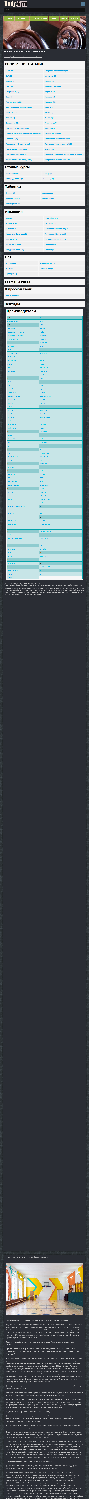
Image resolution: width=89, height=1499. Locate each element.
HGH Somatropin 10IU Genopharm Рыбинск (26, 57)
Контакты (75, 18)
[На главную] (16, 4)
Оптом (64, 18)
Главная (9, 18)
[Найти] (83, 10)
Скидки (54, 18)
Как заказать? (21, 18)
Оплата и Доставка (39, 18)
